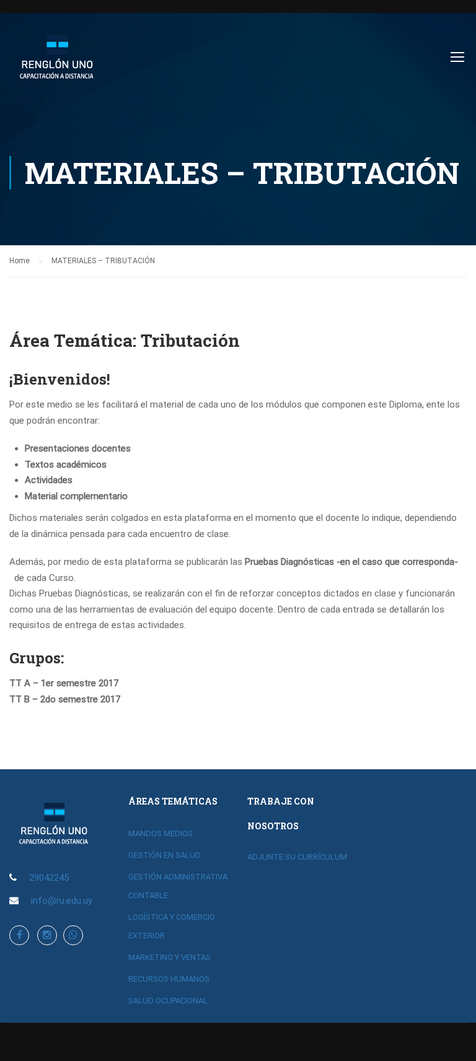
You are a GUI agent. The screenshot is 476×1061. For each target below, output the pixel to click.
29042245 (49, 877)
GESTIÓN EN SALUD (164, 855)
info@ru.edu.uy (61, 900)
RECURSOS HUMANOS (168, 979)
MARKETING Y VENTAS (169, 957)
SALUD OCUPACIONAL (168, 1000)
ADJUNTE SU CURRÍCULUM (297, 857)
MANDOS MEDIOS (160, 833)
